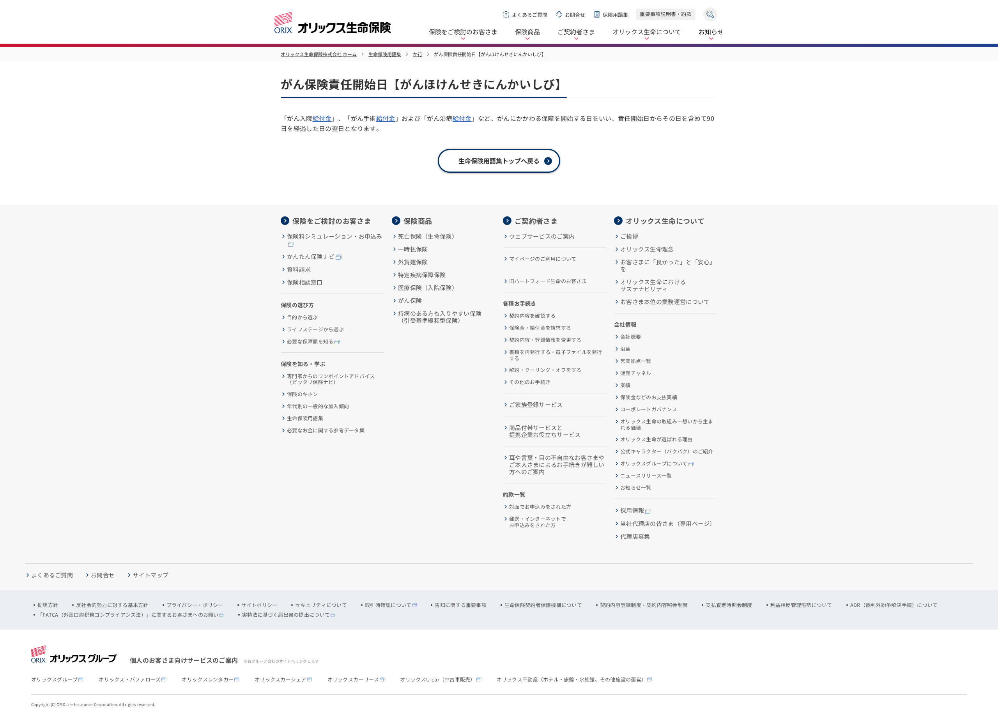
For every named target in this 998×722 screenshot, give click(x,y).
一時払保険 (413, 249)
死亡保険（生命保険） (428, 236)
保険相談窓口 (305, 282)
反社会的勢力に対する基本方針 (112, 605)
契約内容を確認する (532, 316)
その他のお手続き (529, 382)
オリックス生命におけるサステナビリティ (653, 285)
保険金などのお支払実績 (648, 397)
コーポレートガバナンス (648, 409)
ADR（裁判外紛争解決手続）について (894, 605)
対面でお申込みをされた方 (540, 507)
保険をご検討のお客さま (463, 32)
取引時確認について (388, 605)
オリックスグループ (54, 679)
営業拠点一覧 (635, 361)
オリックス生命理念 (647, 249)
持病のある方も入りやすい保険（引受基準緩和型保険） (439, 317)
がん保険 (410, 300)
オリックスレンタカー (208, 679)
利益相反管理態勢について (801, 605)
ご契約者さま (576, 32)
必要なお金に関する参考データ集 (326, 430)
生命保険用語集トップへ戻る (499, 160)
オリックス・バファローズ (130, 679)
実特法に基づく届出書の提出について (286, 615)
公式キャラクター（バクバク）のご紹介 (666, 451)
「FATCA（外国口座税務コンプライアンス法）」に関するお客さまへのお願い (128, 615)
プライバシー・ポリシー (194, 605)
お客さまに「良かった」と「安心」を (668, 265)
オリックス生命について (646, 32)
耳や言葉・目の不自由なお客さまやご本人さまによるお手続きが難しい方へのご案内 (557, 464)
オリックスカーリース (353, 679)
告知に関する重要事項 (461, 605)
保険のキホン (302, 394)
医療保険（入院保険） (428, 287)
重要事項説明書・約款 (666, 14)
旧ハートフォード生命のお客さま (548, 281)
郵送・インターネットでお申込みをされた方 (537, 522)
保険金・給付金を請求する (540, 328)
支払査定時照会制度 (729, 605)
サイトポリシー (259, 605)
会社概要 (630, 337)
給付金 (322, 118)
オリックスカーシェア (280, 679)
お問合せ (575, 14)
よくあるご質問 (529, 14)
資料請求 (299, 269)
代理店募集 (635, 536)
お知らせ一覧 (635, 488)
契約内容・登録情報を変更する (545, 340)
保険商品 (527, 32)
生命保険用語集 (384, 54)
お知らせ (711, 32)
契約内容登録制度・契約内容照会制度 (644, 605)
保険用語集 (615, 14)
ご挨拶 (629, 236)
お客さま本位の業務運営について (665, 301)
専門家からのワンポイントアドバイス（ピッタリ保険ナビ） (331, 379)
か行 (417, 54)
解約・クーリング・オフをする (545, 370)
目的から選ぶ (302, 317)
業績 (625, 385)
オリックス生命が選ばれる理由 (656, 439)
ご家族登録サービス (536, 404)
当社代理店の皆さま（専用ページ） (668, 523)
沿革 (625, 349)
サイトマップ (150, 575)
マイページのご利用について (542, 259)
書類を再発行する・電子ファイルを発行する (555, 355)
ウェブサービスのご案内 (542, 236)
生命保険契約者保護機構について (543, 605)
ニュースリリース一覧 (646, 475)
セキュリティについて (321, 605)
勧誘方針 (47, 605)
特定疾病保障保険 (422, 274)
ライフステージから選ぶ (315, 329)
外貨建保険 (413, 261)
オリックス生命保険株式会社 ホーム (319, 54)
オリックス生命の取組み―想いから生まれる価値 (666, 424)
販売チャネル (635, 373)
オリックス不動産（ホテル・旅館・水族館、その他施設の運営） (572, 679)
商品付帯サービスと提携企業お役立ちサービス (545, 431)
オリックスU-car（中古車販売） (437, 679)
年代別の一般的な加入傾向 (318, 406)
